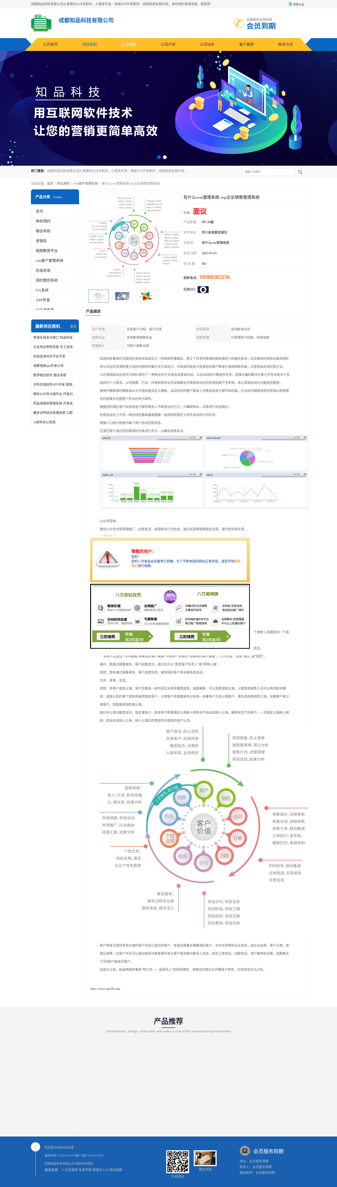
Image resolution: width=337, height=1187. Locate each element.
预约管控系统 (47, 280)
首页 (50, 183)
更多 (73, 326)
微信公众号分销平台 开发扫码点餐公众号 (55, 394)
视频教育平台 (47, 251)
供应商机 (89, 44)
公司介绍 (168, 44)
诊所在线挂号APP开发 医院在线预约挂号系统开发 (55, 384)
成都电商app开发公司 (48, 365)
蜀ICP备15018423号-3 (89, 1155)
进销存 (41, 241)
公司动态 (207, 44)
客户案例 (246, 44)
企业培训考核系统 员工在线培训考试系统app (55, 347)
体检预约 (43, 221)
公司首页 (50, 44)
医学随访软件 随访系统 (49, 375)
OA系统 (42, 290)
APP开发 (43, 300)
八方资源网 (70, 1170)
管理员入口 (100, 1170)
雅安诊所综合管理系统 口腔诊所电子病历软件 (55, 412)
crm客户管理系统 (86, 183)
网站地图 (115, 1170)
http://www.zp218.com (105, 989)
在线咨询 (43, 270)
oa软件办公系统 (44, 422)
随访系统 (43, 231)
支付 (39, 211)
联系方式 (285, 44)
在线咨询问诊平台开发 (49, 356)
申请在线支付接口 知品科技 (53, 337)
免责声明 (85, 1170)
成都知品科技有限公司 (60, 1163)
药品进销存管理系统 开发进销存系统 (55, 403)
